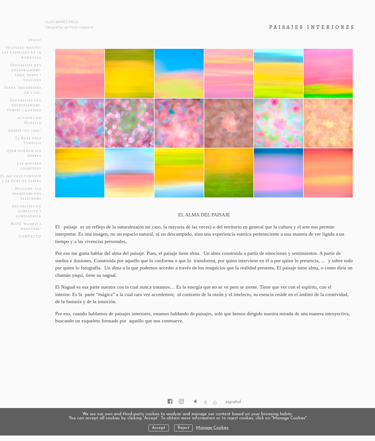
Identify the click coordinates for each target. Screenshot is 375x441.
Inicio (34, 39)
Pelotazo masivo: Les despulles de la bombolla (21, 52)
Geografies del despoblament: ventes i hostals (24, 105)
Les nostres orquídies (29, 166)
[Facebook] (170, 402)
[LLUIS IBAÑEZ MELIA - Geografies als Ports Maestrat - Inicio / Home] (79, 23)
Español (233, 402)
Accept (158, 428)
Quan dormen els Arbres (23, 153)
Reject (183, 428)
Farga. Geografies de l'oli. (22, 90)
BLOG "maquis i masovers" (26, 226)
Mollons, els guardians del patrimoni (26, 193)
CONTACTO (30, 236)
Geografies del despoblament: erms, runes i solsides (25, 72)
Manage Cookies (212, 428)
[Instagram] (181, 402)
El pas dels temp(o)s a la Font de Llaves (20, 178)
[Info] (205, 403)
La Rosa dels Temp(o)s (28, 141)
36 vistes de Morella (29, 120)
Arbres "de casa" (24, 130)
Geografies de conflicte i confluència (26, 211)
